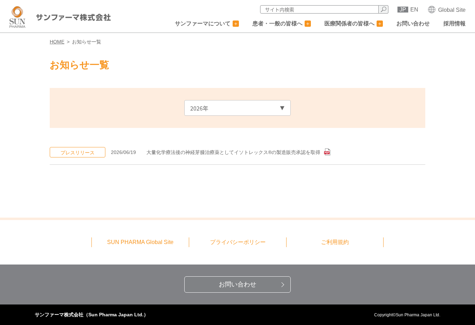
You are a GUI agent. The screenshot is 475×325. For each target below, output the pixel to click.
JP (403, 10)
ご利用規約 (335, 242)
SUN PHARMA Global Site (140, 242)
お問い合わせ (413, 23)
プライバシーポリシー (238, 242)
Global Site (452, 10)
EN (414, 10)
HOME (57, 41)
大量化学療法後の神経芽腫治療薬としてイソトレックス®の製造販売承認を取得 (234, 152)
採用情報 (454, 23)
